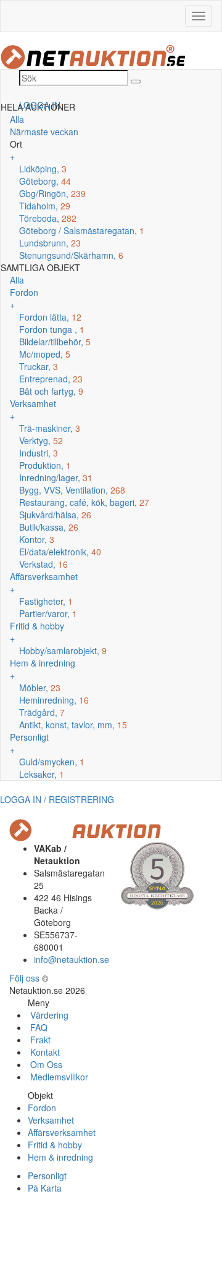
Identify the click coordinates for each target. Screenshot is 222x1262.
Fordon (42, 1107)
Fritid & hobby (55, 1144)
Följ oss (24, 978)
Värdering (48, 1015)
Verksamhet (51, 1120)
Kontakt (44, 1052)
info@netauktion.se (71, 959)
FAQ (37, 1027)
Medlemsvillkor (58, 1077)
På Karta (45, 1188)
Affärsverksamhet (62, 1132)
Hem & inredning (60, 1157)
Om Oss (45, 1064)
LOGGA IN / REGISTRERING (57, 799)
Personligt (47, 1175)
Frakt (39, 1039)
